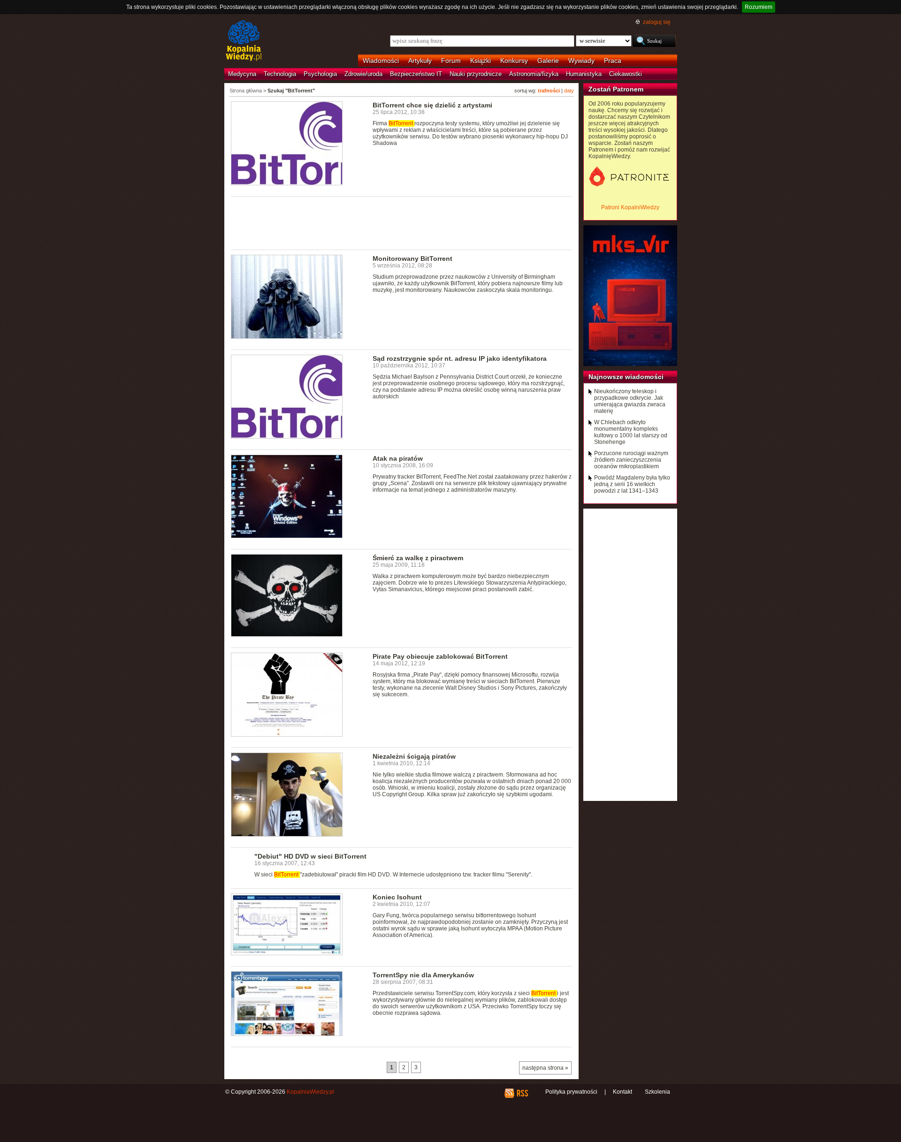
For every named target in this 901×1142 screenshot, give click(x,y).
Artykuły (420, 60)
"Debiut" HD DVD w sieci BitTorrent (310, 856)
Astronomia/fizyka (533, 73)
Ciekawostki (625, 73)
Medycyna (242, 73)
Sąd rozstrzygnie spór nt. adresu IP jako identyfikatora (460, 358)
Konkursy (514, 60)
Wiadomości (381, 60)
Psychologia (320, 73)
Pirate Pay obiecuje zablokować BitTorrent (440, 656)
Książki (480, 60)
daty (569, 90)
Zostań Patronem (615, 89)
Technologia (280, 73)
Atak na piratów (398, 458)
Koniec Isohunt (397, 897)
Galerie (548, 60)
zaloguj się (657, 22)
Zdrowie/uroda (363, 73)
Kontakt (622, 1092)
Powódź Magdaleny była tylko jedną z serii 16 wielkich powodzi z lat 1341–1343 (632, 484)
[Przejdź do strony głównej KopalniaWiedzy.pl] (243, 41)
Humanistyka (584, 73)
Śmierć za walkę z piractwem (418, 558)
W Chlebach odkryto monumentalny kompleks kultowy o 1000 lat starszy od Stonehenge (630, 432)
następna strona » (545, 1068)
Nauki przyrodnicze (476, 73)
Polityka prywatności (571, 1092)
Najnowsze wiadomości (626, 377)
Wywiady (581, 60)
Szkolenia (657, 1092)
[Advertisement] (402, 222)
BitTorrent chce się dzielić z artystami (432, 105)
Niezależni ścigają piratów (414, 756)
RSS (522, 1093)
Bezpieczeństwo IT (416, 73)
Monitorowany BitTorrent (412, 258)
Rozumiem (758, 7)
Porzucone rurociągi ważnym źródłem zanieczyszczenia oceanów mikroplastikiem (631, 460)
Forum (451, 60)
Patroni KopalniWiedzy (630, 207)
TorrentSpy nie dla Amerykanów (423, 975)
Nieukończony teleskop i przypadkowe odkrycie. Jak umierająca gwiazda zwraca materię (629, 401)
